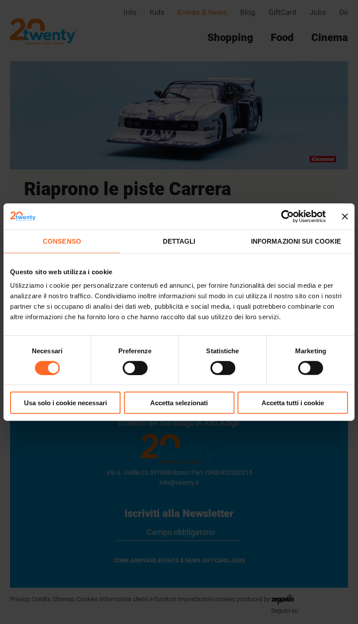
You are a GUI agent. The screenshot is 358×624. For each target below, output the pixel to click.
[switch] (135, 368)
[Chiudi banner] (345, 216)
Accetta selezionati (179, 403)
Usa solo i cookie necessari (65, 403)
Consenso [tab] (62, 241)
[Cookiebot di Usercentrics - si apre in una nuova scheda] (287, 216)
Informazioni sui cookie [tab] (296, 241)
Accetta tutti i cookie (293, 403)
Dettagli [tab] (179, 241)
